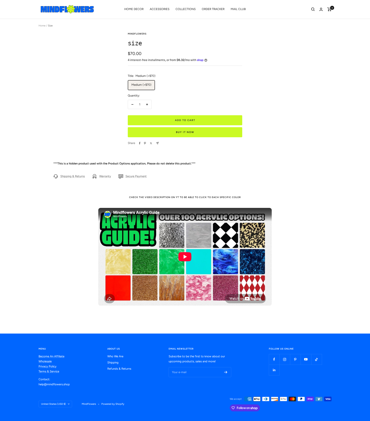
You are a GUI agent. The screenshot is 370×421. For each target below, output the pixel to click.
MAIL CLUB (238, 9)
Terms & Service (49, 371)
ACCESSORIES (159, 9)
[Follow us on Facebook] (274, 359)
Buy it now (185, 132)
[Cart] (329, 9)
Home (42, 25)
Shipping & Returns (72, 176)
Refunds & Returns (119, 368)
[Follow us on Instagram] (284, 359)
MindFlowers (137, 33)
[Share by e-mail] (157, 143)
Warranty (105, 176)
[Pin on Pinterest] (145, 143)
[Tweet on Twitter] (151, 143)
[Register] (225, 372)
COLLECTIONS (186, 9)
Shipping (113, 362)
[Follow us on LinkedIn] (274, 370)
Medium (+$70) (141, 84)
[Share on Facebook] (139, 143)
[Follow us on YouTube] (306, 359)
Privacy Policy (47, 366)
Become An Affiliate (51, 356)
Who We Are (115, 356)
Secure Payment (136, 176)
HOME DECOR (134, 9)
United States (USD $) (53, 403)
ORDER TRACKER (213, 9)
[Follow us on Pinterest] (295, 359)
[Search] (313, 9)
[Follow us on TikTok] (316, 359)
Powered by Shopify (112, 403)
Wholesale (45, 361)
